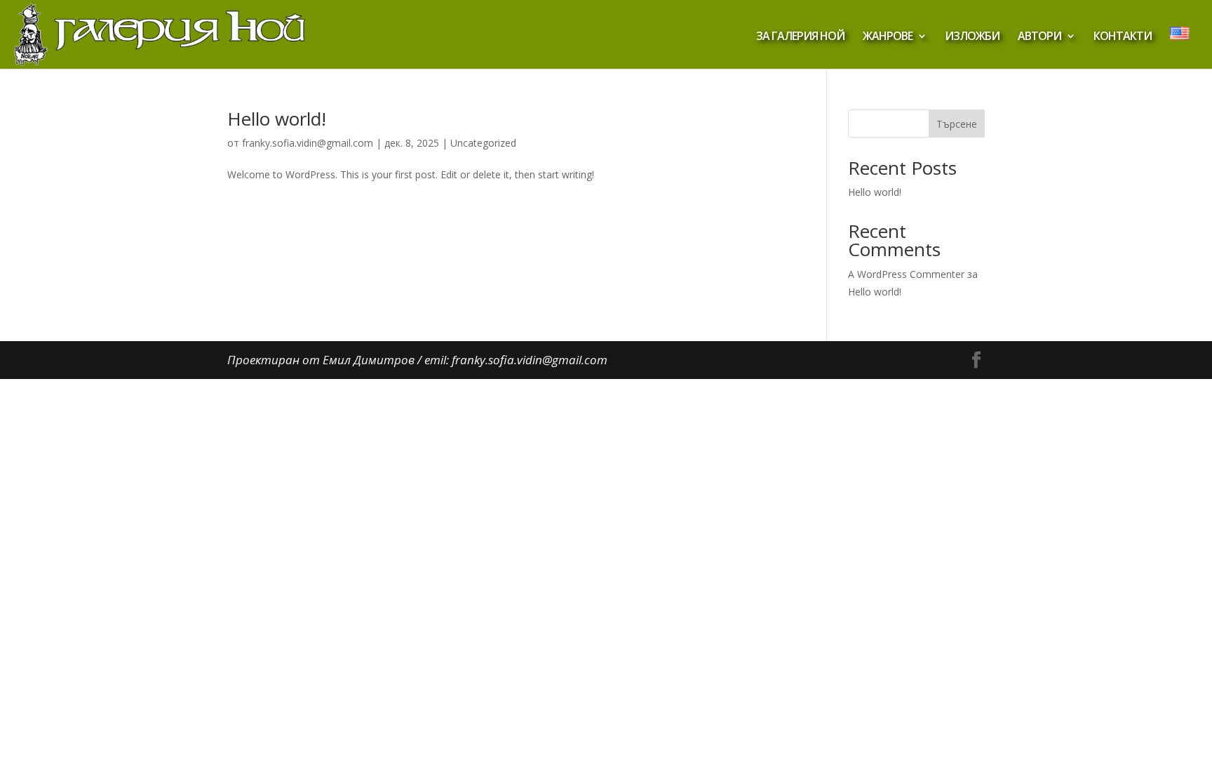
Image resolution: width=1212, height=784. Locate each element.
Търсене (956, 124)
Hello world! (276, 118)
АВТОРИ (1039, 37)
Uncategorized (483, 143)
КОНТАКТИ (1122, 37)
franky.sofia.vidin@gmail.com (307, 143)
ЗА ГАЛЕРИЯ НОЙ (800, 37)
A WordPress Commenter (906, 274)
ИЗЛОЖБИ (972, 37)
